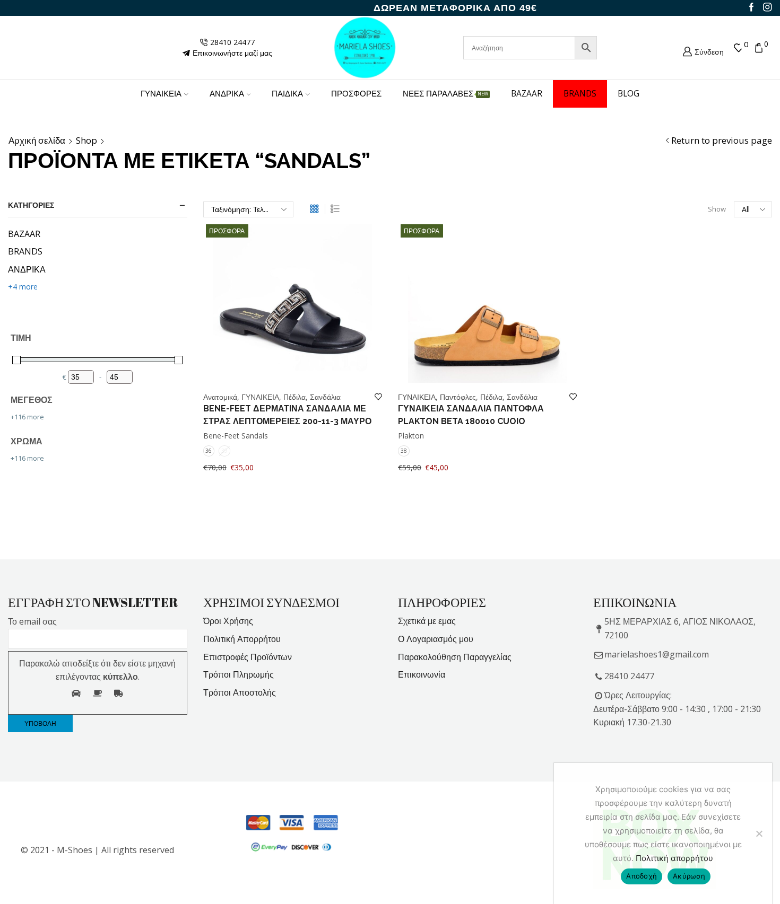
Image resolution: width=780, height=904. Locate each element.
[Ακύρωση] (758, 833)
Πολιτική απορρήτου (674, 858)
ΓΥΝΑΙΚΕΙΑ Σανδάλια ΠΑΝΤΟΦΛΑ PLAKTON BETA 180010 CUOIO (471, 414)
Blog (628, 93)
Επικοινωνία (421, 674)
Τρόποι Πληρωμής (238, 674)
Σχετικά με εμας (427, 621)
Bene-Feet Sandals (235, 436)
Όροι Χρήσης (228, 621)
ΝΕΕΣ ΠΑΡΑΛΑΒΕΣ (445, 93)
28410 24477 (629, 676)
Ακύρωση (689, 876)
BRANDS (580, 93)
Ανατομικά (220, 397)
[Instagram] (767, 8)
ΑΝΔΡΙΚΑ (227, 93)
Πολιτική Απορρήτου (242, 639)
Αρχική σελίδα (36, 140)
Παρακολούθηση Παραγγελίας (455, 657)
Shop (86, 140)
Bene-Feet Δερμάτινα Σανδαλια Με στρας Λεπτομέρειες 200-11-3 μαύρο (287, 414)
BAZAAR (526, 93)
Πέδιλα (294, 397)
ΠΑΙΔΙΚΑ (287, 93)
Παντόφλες (458, 397)
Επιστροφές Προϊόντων (247, 657)
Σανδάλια (325, 397)
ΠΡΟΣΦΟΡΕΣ (356, 93)
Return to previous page (721, 140)
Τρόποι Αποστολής (239, 692)
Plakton (411, 436)
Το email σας (32, 621)
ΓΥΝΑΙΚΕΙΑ (161, 93)
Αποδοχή (641, 876)
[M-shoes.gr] (365, 47)
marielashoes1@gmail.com (656, 654)
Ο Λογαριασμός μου (435, 639)
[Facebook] (751, 8)
